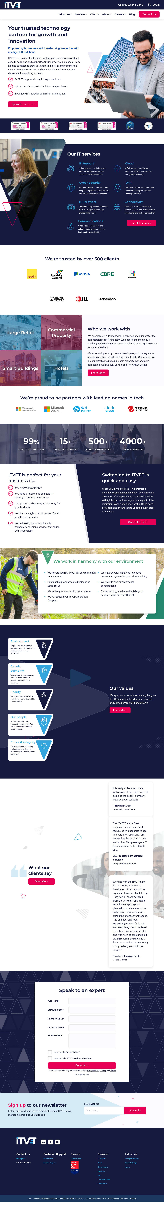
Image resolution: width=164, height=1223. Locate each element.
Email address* (55, 1010)
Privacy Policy (72, 1052)
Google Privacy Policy (96, 1070)
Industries (64, 14)
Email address (91, 1104)
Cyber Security (90, 182)
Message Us (20, 1159)
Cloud (129, 163)
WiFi (129, 182)
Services (80, 14)
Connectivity (134, 201)
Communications (90, 221)
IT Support (86, 163)
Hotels (127, 1167)
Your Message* (55, 1035)
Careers (119, 14)
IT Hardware (88, 201)
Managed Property (131, 1159)
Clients (94, 14)
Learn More (98, 373)
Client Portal (48, 1159)
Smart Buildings (131, 1163)
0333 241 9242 (133, 4)
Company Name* (56, 1028)
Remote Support (49, 1163)
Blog (132, 14)
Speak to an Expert (23, 104)
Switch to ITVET (138, 522)
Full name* (53, 1001)
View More (41, 881)
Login (156, 4)
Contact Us (149, 14)
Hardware (101, 1171)
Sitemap (133, 1199)
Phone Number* (56, 1019)
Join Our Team (76, 1159)
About (106, 14)
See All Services (141, 223)
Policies (124, 1199)
